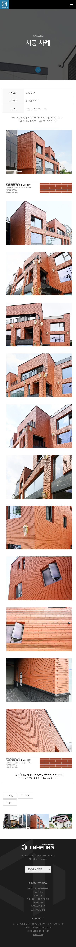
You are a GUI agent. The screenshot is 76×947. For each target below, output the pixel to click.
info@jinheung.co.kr (42, 927)
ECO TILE (38, 895)
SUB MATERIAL (38, 910)
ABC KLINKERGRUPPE (38, 888)
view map (38, 934)
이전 (11, 795)
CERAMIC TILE (38, 906)
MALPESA (38, 892)
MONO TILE (38, 902)
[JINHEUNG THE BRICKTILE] (4, 4)
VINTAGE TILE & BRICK (38, 899)
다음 (9, 802)
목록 (28, 795)
